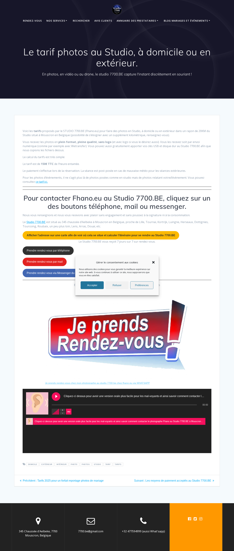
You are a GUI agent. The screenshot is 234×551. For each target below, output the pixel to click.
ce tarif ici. (42, 181)
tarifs (118, 464)
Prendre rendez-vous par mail (45, 261)
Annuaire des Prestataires (136, 20)
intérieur (62, 464)
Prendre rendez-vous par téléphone (48, 250)
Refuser (117, 285)
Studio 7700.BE (36, 222)
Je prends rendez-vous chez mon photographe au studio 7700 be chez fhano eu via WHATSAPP (97, 383)
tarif (108, 464)
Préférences (142, 285)
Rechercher (81, 20)
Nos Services (55, 20)
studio (97, 464)
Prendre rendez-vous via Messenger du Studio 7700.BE (60, 273)
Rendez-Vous (32, 20)
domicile (32, 464)
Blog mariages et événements (186, 20)
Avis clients (103, 20)
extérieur (46, 464)
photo (74, 464)
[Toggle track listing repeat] (68, 412)
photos (86, 464)
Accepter (92, 285)
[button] (153, 262)
